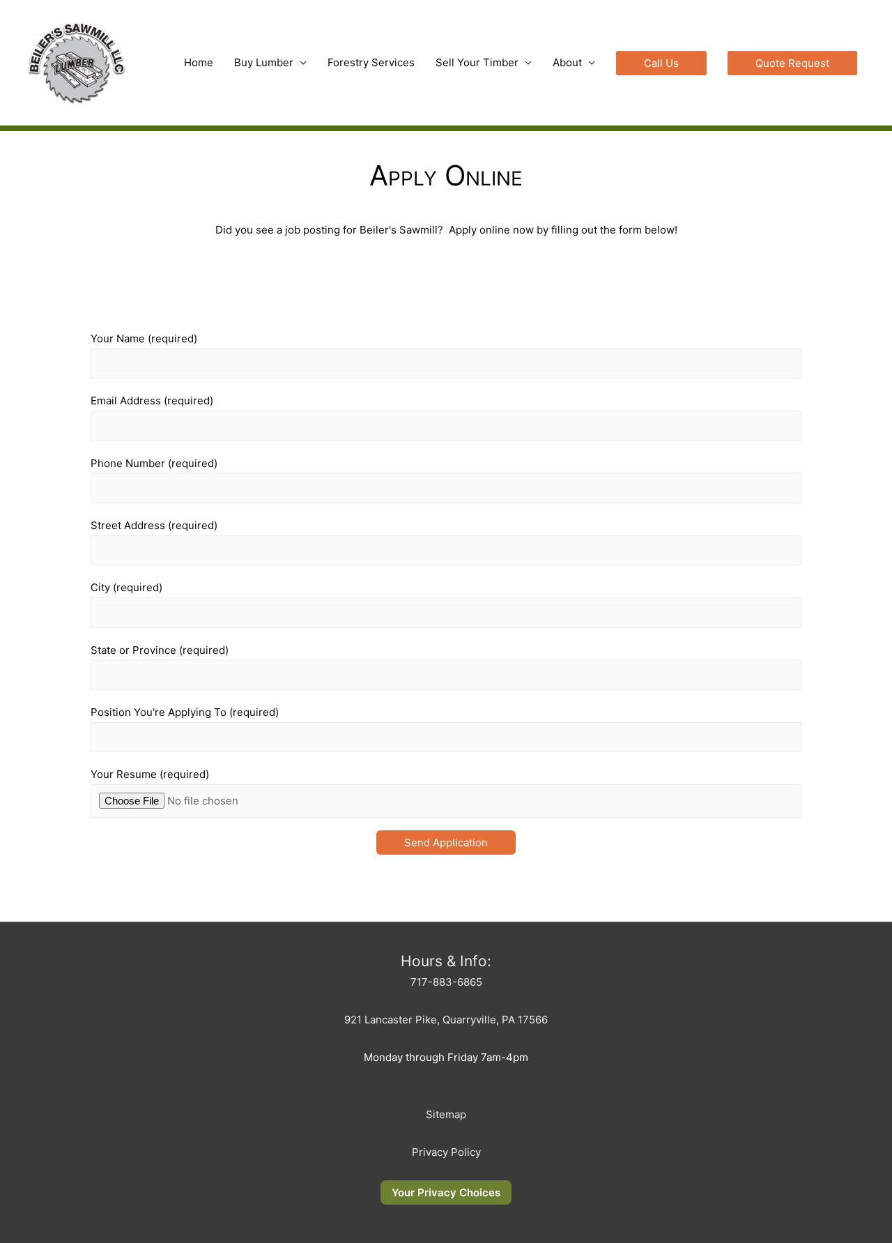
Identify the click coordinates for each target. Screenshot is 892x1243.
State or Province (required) (160, 650)
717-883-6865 (446, 982)
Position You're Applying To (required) (185, 712)
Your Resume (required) (150, 774)
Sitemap (446, 1114)
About (567, 62)
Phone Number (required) (154, 463)
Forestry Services (371, 62)
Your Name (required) (144, 338)
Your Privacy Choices (446, 1192)
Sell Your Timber (477, 62)
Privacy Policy (446, 1152)
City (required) (126, 587)
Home (198, 62)
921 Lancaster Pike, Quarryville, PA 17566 (446, 1019)
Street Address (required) (154, 525)
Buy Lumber (263, 62)
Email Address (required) (152, 400)
